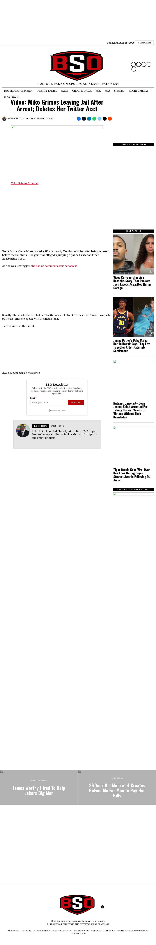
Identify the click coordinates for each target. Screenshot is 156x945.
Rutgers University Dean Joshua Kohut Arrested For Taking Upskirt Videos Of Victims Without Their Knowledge (130, 410)
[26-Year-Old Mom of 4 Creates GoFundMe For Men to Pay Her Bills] (117, 787)
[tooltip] (133, 64)
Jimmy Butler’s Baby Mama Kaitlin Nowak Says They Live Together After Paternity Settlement (131, 346)
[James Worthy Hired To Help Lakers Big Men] (39, 787)
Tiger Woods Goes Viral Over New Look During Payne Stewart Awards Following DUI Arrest (132, 475)
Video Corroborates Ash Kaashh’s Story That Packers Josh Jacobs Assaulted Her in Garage (132, 283)
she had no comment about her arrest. (54, 265)
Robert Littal (19, 118)
